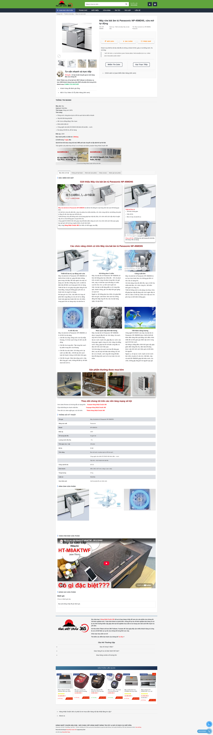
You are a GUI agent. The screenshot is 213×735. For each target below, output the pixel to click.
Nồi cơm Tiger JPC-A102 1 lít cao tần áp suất (114, 690)
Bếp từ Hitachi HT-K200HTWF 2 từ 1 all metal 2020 (146, 691)
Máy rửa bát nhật (81, 14)
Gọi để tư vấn (134, 4)
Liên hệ (137, 10)
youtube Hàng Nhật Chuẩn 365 (98, 145)
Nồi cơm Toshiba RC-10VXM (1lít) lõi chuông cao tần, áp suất (81, 691)
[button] (155, 4)
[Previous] (59, 38)
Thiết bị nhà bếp (69, 14)
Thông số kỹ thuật (77, 173)
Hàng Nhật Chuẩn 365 (71, 729)
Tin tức (117, 10)
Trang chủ (83, 10)
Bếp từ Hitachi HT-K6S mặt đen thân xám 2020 (64, 690)
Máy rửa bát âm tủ (139, 27)
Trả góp (127, 10)
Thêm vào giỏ (69, 698)
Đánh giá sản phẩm (115, 173)
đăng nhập (67, 604)
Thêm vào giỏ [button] (103, 697)
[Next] (93, 38)
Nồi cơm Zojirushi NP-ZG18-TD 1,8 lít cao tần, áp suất (97, 691)
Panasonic (135, 28)
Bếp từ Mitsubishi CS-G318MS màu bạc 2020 (130, 690)
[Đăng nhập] (150, 4)
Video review (103, 173)
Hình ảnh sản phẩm (91, 173)
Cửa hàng (107, 10)
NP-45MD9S (148, 27)
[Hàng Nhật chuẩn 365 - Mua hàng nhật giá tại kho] (69, 4)
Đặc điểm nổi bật (64, 173)
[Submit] (126, 4)
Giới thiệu (95, 10)
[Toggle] (58, 88)
